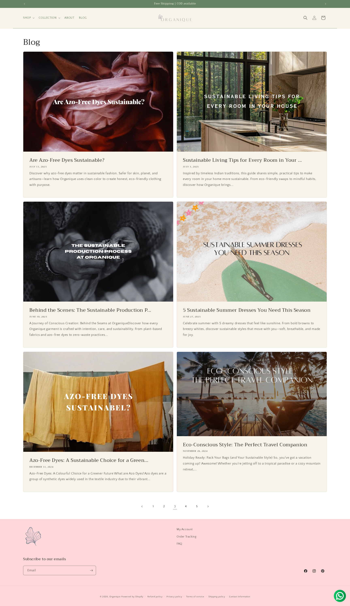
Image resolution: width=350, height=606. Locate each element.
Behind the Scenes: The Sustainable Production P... (90, 310)
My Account (185, 529)
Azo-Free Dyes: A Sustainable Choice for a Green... (88, 460)
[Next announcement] (325, 4)
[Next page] (207, 506)
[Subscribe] (91, 570)
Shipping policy (216, 596)
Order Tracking (186, 536)
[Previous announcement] (24, 4)
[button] (28, 18)
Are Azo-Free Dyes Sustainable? (67, 160)
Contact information (239, 596)
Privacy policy (174, 596)
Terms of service (195, 596)
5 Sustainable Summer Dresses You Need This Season (247, 310)
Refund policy (155, 596)
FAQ (179, 543)
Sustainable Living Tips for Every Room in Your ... (242, 160)
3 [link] (175, 506)
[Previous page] (142, 506)
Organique (115, 596)
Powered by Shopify (132, 596)
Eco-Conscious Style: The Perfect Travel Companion (245, 445)
